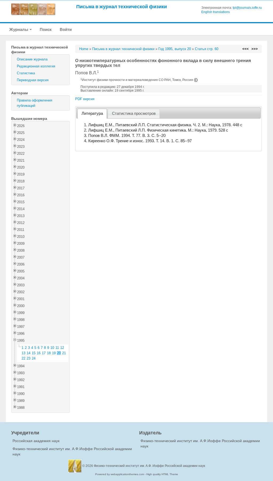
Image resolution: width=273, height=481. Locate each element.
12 (62, 348)
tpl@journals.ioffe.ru (247, 8)
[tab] (92, 114)
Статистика (26, 73)
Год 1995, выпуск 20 (174, 49)
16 (39, 353)
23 (28, 358)
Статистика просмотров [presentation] (134, 113)
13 (23, 353)
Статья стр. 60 (206, 49)
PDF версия (84, 99)
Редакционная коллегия (36, 66)
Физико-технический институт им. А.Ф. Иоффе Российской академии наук (149, 466)
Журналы (19, 29)
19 (54, 353)
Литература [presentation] (92, 113)
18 (49, 353)
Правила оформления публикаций (34, 103)
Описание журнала (32, 59)
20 (59, 353)
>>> (254, 49)
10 (52, 348)
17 (44, 353)
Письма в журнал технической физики (121, 6)
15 (33, 353)
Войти (66, 29)
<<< (245, 49)
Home (83, 49)
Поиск (46, 29)
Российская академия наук (36, 441)
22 (23, 358)
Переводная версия (33, 80)
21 (64, 353)
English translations (215, 12)
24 (33, 358)
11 (57, 348)
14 (28, 353)
